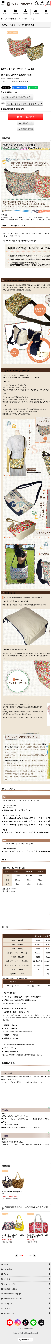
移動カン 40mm (11, 1035)
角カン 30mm (10, 1028)
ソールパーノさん (42, 832)
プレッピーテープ (11, 1051)
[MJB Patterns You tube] (10, 1322)
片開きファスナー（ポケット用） (17, 1012)
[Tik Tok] (25, 1322)
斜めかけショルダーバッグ (36, 285)
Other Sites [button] (26, 1339)
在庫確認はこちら (10, 92)
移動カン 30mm (11, 1038)
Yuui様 (5, 1110)
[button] (3, 3)
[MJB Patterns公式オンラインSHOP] (19, 3)
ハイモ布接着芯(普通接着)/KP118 (23, 1000)
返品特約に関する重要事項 (13, 109)
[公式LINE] (33, 1322)
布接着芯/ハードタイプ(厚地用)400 (27, 996)
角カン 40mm (10, 1025)
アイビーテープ (10, 1048)
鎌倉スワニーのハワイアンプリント (18, 810)
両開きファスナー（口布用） (15, 1008)
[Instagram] (17, 1322)
